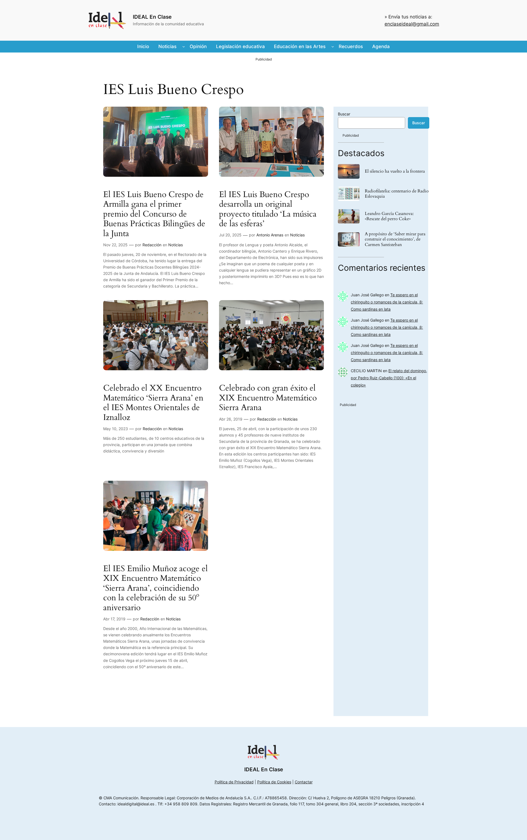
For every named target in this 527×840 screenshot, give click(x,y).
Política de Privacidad (234, 782)
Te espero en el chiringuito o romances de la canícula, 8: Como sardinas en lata (387, 301)
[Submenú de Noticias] (183, 46)
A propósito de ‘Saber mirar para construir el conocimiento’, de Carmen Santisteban (395, 239)
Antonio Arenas (269, 235)
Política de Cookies (274, 782)
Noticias (175, 244)
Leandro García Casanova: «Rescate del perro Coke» (389, 216)
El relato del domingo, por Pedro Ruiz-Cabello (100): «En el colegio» (389, 377)
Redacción (151, 244)
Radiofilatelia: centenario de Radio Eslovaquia (397, 194)
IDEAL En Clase (152, 16)
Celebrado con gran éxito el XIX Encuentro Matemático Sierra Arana (268, 398)
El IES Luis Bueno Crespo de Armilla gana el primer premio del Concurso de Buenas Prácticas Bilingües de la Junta (154, 214)
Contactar (304, 782)
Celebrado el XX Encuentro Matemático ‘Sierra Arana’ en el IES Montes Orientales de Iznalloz (153, 402)
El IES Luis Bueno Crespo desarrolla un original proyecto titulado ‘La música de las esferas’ (267, 209)
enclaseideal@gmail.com (412, 24)
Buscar (344, 114)
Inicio (143, 46)
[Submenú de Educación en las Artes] (332, 46)
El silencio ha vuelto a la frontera (395, 171)
